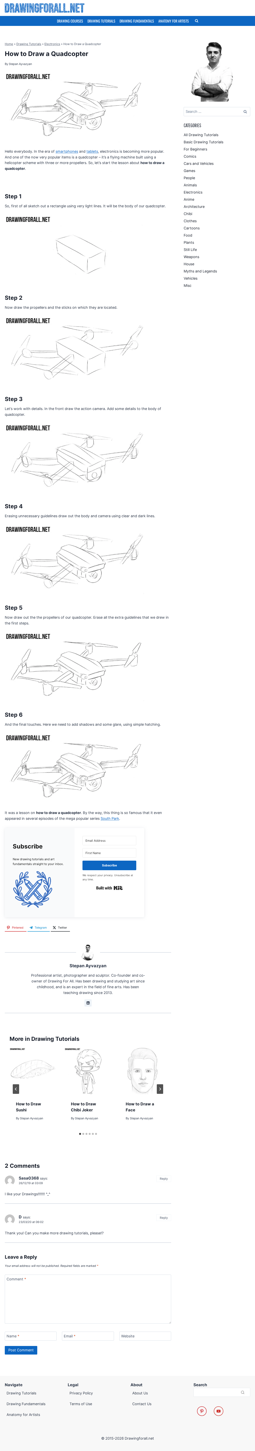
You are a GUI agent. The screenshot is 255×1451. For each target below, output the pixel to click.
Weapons (191, 257)
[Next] (160, 1089)
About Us (140, 1393)
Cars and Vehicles (199, 163)
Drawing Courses (70, 21)
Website (127, 1336)
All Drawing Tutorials (201, 135)
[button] (40, 889)
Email (70, 1336)
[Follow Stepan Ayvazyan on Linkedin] (88, 1003)
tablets (92, 151)
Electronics (52, 44)
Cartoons (192, 228)
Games (189, 171)
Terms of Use (81, 1404)
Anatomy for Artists (173, 21)
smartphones (67, 151)
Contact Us (141, 1404)
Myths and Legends (200, 271)
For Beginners (195, 149)
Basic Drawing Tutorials (203, 142)
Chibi (188, 214)
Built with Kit (109, 888)
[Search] (242, 1392)
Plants (189, 242)
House (189, 264)
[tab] (80, 1134)
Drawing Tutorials (101, 21)
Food (188, 235)
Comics (190, 156)
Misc (187, 285)
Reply (164, 1179)
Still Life (190, 250)
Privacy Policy (81, 1393)
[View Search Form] (196, 21)
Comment (16, 1279)
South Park (110, 818)
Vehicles (190, 278)
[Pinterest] (202, 1411)
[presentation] (33, 1071)
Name (13, 1336)
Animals (190, 185)
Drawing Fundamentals (137, 21)
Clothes (190, 221)
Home (9, 44)
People (189, 178)
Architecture (194, 206)
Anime (189, 199)
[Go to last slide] (16, 1089)
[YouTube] (219, 1411)
